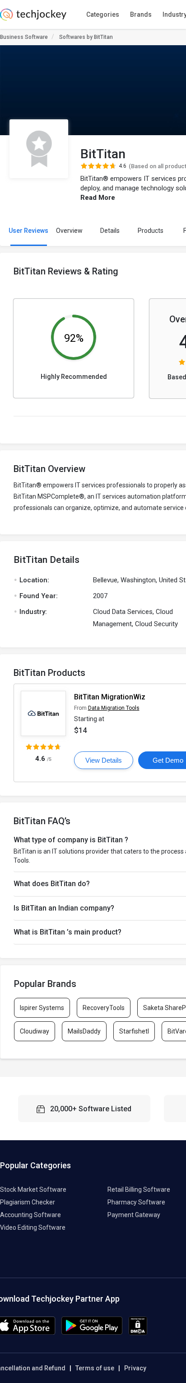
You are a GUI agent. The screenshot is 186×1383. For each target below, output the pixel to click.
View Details (103, 760)
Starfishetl (134, 1031)
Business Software (24, 37)
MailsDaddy (84, 1031)
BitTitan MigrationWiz (109, 697)
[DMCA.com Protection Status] (138, 1332)
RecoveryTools (104, 1007)
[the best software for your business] (33, 18)
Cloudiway (34, 1031)
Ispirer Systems (42, 1007)
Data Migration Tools (114, 708)
